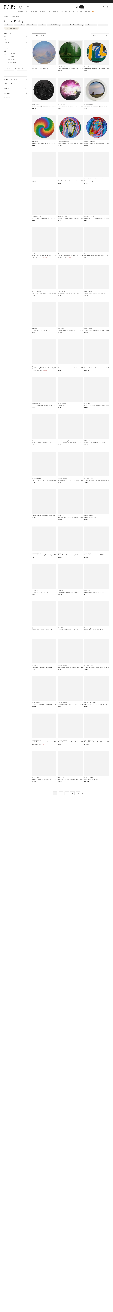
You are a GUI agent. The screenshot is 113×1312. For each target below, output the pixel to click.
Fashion (72, 12)
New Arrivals (22, 12)
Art (49, 12)
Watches (64, 12)
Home (5, 16)
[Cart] (107, 7)
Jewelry (55, 12)
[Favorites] (104, 7)
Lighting (42, 12)
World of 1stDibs (83, 12)
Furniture (33, 12)
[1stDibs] (9, 7)
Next (83, 793)
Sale (93, 12)
